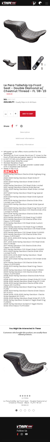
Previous (4, 369)
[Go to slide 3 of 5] (25, 410)
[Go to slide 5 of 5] (34, 410)
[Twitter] (17, 126)
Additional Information (25, 138)
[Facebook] (12, 126)
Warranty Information (25, 144)
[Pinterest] (21, 126)
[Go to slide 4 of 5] (29, 410)
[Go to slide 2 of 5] (21, 410)
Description (25, 132)
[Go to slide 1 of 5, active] (16, 410)
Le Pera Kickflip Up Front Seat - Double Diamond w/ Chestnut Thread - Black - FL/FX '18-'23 (25, 402)
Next (46, 369)
